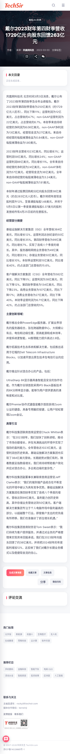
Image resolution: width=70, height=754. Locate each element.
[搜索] (53, 5)
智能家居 (22, 675)
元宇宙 (8, 634)
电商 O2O (48, 669)
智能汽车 (35, 669)
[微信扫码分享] (43, 56)
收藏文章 (32, 572)
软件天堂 (46, 640)
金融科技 (22, 669)
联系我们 (18, 714)
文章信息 (47, 572)
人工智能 (59, 675)
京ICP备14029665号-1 (14, 749)
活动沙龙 (9, 675)
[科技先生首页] (13, 5)
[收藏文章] (27, 56)
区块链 (47, 675)
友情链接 (7, 714)
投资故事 (35, 675)
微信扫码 (57, 582)
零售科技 (22, 640)
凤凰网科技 (28, 50)
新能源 (19, 634)
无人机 (54, 634)
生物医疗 (42, 634)
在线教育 (9, 640)
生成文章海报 (15, 572)
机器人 (30, 634)
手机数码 (9, 669)
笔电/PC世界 (35, 20)
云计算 (34, 640)
